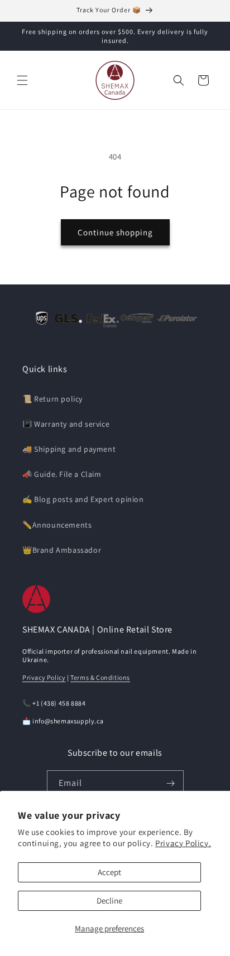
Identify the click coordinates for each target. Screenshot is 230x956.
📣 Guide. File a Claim (62, 474)
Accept (109, 872)
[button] (22, 80)
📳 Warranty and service (65, 424)
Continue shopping (115, 232)
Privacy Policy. (183, 843)
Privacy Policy (43, 677)
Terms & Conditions (100, 677)
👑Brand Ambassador (61, 550)
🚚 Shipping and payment (69, 449)
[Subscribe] (171, 783)
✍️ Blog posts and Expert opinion (83, 499)
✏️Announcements (57, 525)
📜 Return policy (52, 399)
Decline (109, 900)
